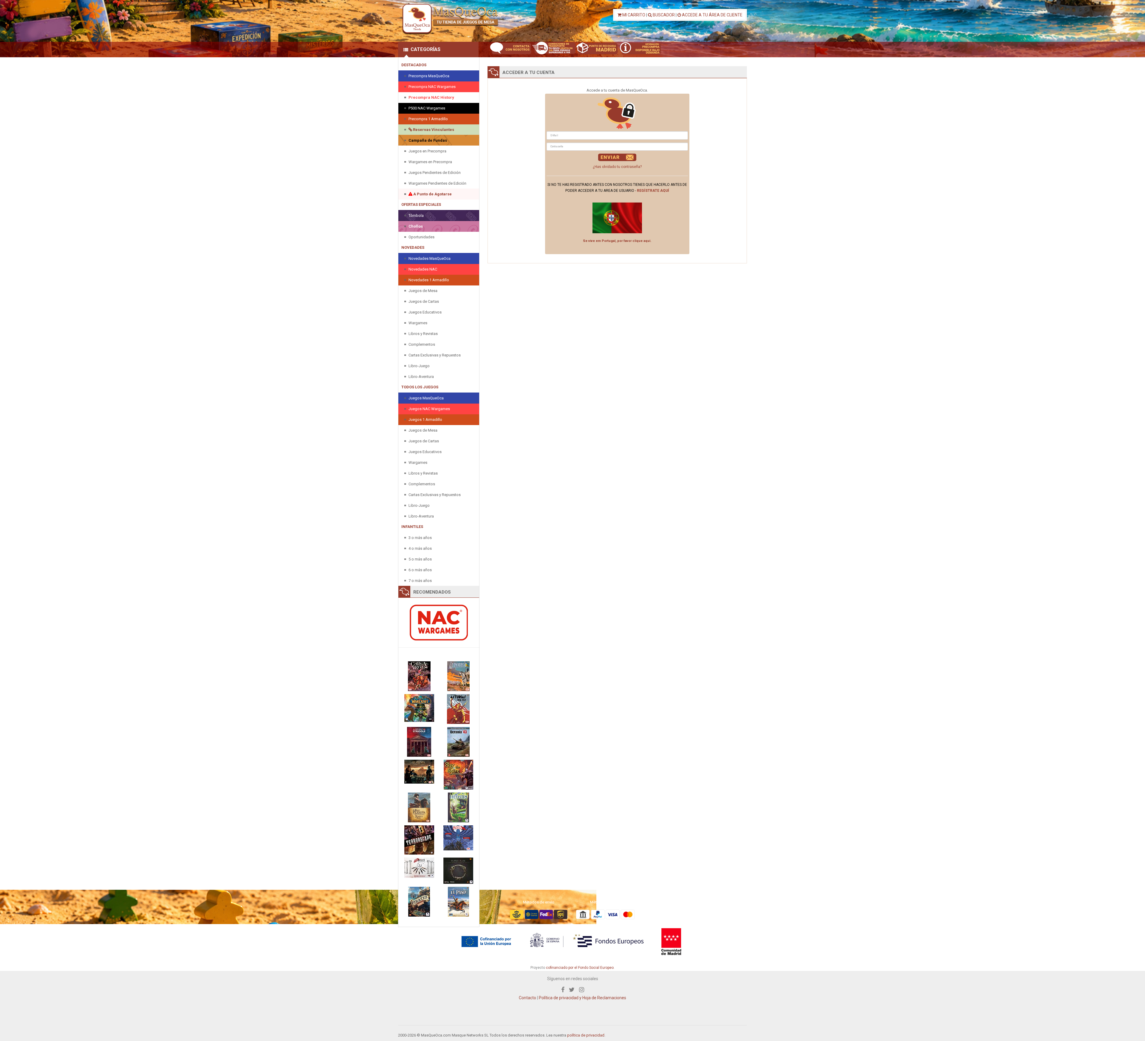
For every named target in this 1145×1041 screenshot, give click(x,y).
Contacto (527, 997)
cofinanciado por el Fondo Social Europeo (580, 968)
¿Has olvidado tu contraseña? (617, 167)
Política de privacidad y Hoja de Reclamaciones (582, 997)
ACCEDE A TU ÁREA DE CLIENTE (711, 15)
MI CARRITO (633, 15)
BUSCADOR (663, 15)
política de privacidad (585, 1035)
